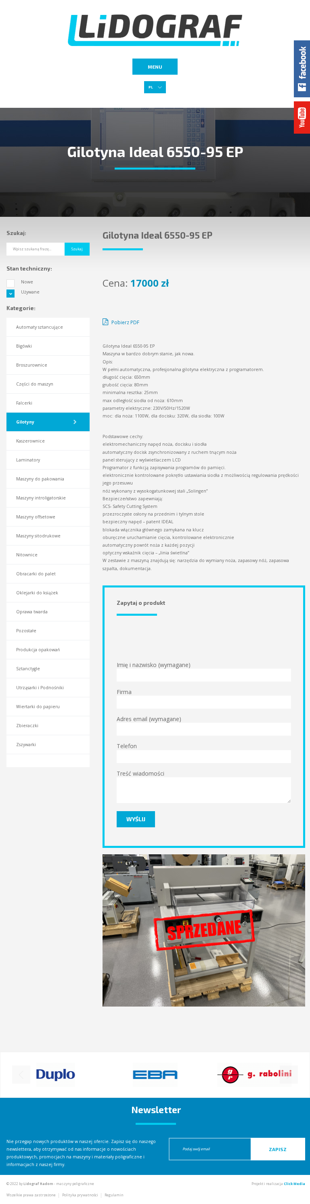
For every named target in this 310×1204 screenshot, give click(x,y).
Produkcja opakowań (38, 649)
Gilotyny (25, 422)
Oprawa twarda (32, 612)
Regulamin (114, 1195)
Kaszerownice (30, 441)
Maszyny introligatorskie (41, 498)
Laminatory (28, 460)
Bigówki (24, 346)
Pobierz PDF (124, 322)
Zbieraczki (27, 725)
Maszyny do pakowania (40, 479)
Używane (30, 292)
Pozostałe (26, 630)
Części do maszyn (34, 384)
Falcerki (24, 403)
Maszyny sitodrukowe (38, 536)
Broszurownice (31, 365)
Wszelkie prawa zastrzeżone (31, 1195)
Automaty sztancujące (39, 327)
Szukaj (77, 249)
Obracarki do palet (36, 574)
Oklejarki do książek (37, 593)
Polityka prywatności (80, 1195)
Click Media (294, 1183)
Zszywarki (26, 744)
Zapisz (278, 1149)
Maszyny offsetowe (35, 517)
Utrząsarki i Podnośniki (40, 687)
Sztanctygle (28, 668)
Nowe (27, 282)
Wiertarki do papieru (38, 706)
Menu (155, 66)
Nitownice (27, 555)
